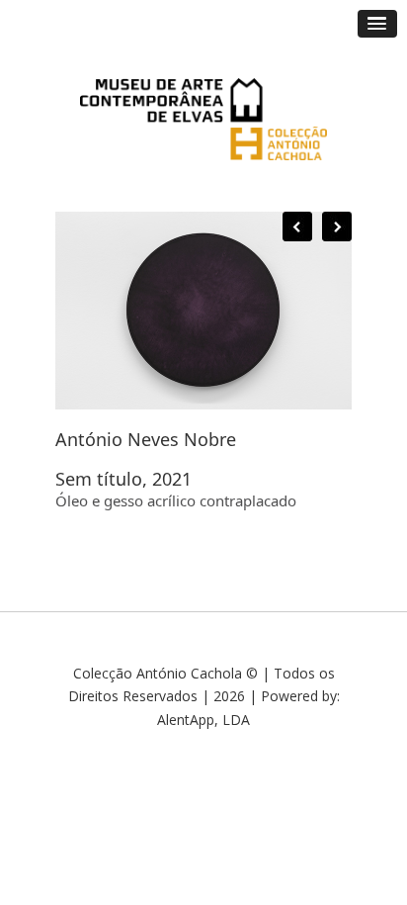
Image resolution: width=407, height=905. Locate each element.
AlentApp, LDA (203, 719)
